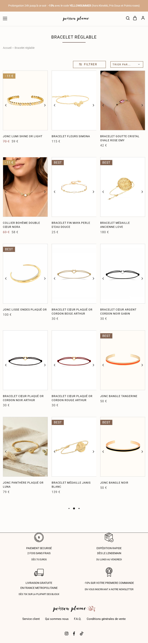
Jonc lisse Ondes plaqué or (25, 309)
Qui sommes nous (57, 619)
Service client (31, 619)
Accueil (7, 47)
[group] (25, 100)
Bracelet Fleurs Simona (71, 136)
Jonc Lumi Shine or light (22, 136)
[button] (6, 105)
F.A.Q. (77, 619)
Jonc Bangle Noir (114, 482)
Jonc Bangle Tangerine (118, 396)
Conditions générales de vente (106, 619)
